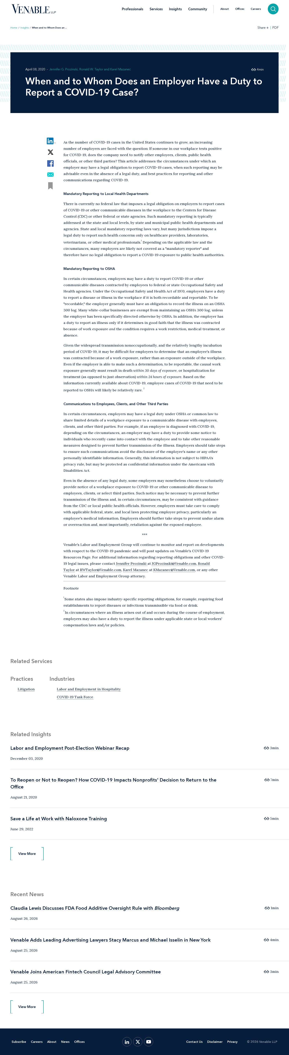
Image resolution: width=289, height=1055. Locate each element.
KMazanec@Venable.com (174, 570)
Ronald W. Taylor (91, 69)
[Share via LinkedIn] (50, 141)
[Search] (273, 9)
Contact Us (194, 1042)
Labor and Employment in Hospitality (89, 689)
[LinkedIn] (127, 1041)
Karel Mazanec (120, 69)
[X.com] (137, 1041)
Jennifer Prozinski (131, 563)
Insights (175, 9)
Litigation (26, 689)
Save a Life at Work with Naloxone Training (58, 818)
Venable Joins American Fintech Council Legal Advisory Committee (85, 972)
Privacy (232, 1042)
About (224, 9)
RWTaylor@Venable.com (100, 570)
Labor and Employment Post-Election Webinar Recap (69, 748)
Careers (256, 9)
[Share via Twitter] (50, 152)
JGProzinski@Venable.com (174, 563)
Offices (239, 9)
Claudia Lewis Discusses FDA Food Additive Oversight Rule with (94, 908)
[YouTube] (148, 1041)
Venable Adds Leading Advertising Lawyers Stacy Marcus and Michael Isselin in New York (110, 940)
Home (13, 28)
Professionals (132, 9)
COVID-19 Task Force (75, 697)
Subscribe (19, 1042)
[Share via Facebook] (50, 163)
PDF (275, 27)
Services (156, 9)
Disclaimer (215, 1042)
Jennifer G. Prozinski (63, 69)
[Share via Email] (50, 174)
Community (197, 9)
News (65, 1042)
